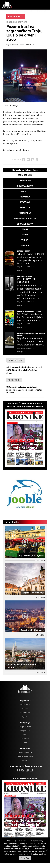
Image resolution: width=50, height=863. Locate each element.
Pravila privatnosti (25, 756)
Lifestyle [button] (25, 207)
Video (25, 742)
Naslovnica (25, 704)
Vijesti (25, 708)
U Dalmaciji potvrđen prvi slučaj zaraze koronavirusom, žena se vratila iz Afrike (24, 390)
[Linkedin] (32, 159)
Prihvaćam (25, 858)
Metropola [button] (25, 213)
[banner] (9, 258)
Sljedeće (12, 380)
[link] (18, 770)
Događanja (25, 730)
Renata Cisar (30, 45)
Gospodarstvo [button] (25, 186)
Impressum (25, 712)
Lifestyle (25, 738)
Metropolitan (21, 270)
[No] (46, 850)
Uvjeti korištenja (25, 752)
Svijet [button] (25, 234)
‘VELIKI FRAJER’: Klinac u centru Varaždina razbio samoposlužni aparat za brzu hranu (30, 258)
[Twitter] (28, 159)
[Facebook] (23, 159)
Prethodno (17, 360)
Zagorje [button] (25, 245)
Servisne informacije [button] (25, 218)
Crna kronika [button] (24, 175)
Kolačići (25, 760)
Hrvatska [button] (25, 196)
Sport (25, 734)
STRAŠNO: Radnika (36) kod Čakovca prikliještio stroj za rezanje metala (30, 317)
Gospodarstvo (25, 726)
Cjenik (25, 716)
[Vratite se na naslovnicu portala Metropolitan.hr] (7, 4)
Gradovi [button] (25, 191)
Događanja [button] (25, 180)
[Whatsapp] (37, 159)
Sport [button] (25, 229)
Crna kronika (15, 16)
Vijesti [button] (24, 240)
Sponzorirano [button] (25, 223)
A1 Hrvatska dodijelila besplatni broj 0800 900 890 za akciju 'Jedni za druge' (24, 370)
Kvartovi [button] (25, 202)
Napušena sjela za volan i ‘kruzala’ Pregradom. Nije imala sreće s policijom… (31, 341)
